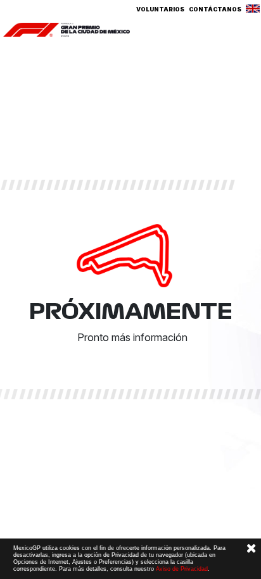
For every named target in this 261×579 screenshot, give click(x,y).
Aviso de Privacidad (182, 569)
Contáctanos (215, 9)
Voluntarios (160, 9)
